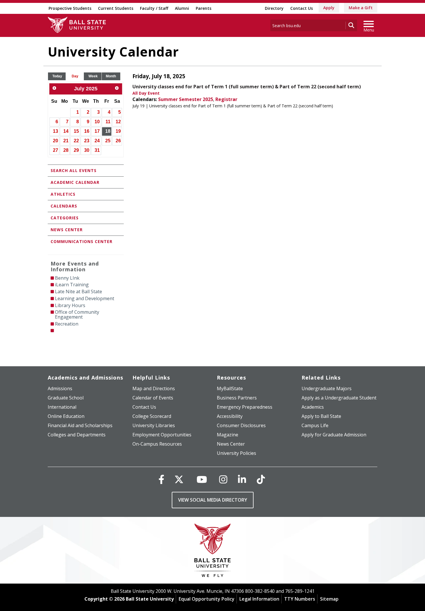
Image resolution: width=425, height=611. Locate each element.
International (62, 407)
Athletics (63, 194)
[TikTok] (261, 479)
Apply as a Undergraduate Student (339, 398)
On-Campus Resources (157, 444)
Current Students (115, 8)
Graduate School (66, 398)
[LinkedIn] (242, 479)
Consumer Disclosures (241, 425)
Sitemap (329, 599)
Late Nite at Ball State (78, 291)
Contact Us (301, 8)
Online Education (66, 416)
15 (76, 131)
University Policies (236, 453)
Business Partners (237, 398)
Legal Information (259, 599)
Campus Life (315, 425)
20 (55, 140)
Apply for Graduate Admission (334, 434)
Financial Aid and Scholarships (80, 425)
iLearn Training (72, 284)
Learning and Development (84, 298)
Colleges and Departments (77, 434)
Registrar (226, 99)
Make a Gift (361, 7)
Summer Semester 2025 (185, 99)
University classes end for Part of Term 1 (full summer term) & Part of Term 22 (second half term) (246, 86)
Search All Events (74, 170)
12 (118, 121)
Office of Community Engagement (77, 314)
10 (97, 121)
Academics (313, 407)
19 (118, 131)
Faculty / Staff (154, 8)
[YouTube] (202, 479)
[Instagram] (223, 479)
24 (97, 140)
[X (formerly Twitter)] (179, 479)
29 (76, 150)
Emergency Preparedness (244, 407)
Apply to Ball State (321, 416)
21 (66, 140)
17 (97, 131)
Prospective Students (70, 8)
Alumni (182, 8)
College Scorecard (151, 416)
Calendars (64, 206)
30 (86, 150)
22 (76, 140)
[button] (57, 76)
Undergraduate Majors (327, 388)
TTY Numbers (299, 599)
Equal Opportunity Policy (206, 599)
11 (108, 121)
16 (86, 131)
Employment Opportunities (161, 434)
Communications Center (81, 241)
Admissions (60, 388)
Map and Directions (153, 388)
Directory (274, 8)
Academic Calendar (75, 182)
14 (66, 131)
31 (97, 150)
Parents (203, 8)
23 (86, 140)
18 (107, 131)
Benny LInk (67, 278)
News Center (67, 229)
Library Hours (70, 305)
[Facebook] (161, 479)
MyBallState (230, 388)
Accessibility (230, 416)
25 (107, 140)
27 (55, 150)
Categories (65, 218)
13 (55, 131)
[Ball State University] (212, 552)
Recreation (66, 324)
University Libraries (153, 425)
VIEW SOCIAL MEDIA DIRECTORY (212, 500)
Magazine (227, 434)
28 (66, 150)
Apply (329, 7)
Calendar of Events (152, 398)
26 (118, 140)
